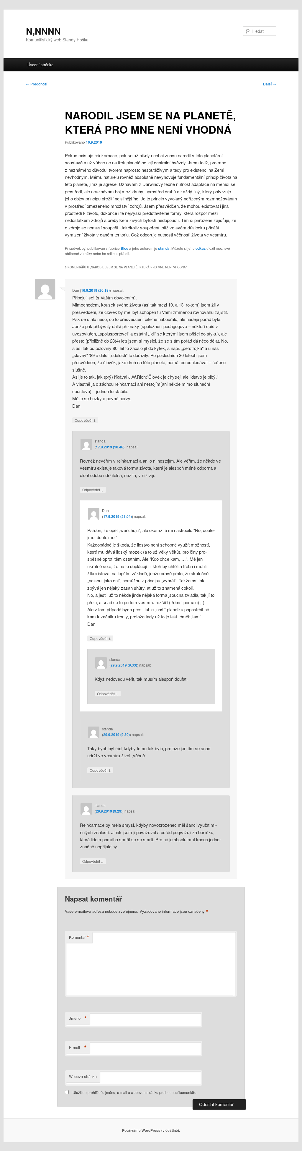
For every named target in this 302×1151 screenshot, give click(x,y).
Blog (124, 248)
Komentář (79, 937)
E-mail (78, 1047)
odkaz (201, 248)
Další (269, 84)
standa (164, 248)
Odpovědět (85, 420)
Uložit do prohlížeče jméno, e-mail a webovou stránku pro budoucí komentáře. (135, 1092)
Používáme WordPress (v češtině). (151, 1130)
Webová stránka (83, 1076)
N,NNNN (43, 31)
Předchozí (36, 84)
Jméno (78, 1018)
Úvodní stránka (40, 64)
